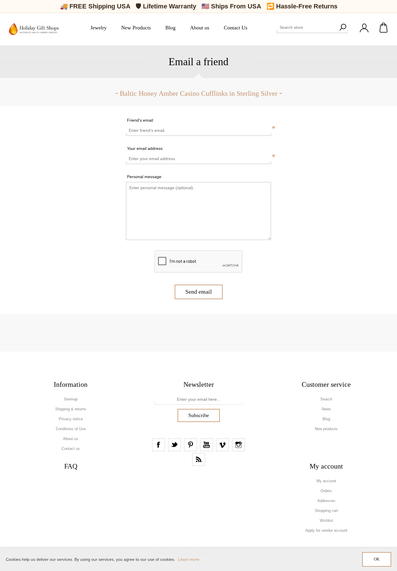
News (326, 409)
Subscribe (198, 415)
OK (377, 559)
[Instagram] (238, 444)
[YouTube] (206, 444)
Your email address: (145, 148)
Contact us (71, 448)
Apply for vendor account (326, 530)
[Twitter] (174, 444)
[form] (198, 399)
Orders (326, 491)
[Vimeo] (222, 444)
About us (70, 439)
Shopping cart (384, 27)
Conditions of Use (71, 429)
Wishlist (326, 520)
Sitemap (71, 399)
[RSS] (198, 459)
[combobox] (307, 27)
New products (326, 429)
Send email (198, 291)
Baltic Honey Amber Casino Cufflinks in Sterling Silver (199, 93)
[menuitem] (71, 399)
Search (342, 27)
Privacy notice (71, 419)
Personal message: (144, 176)
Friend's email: (140, 120)
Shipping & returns (70, 409)
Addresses (326, 501)
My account (326, 481)
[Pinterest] (190, 444)
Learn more (188, 559)
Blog (326, 419)
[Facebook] (158, 444)
